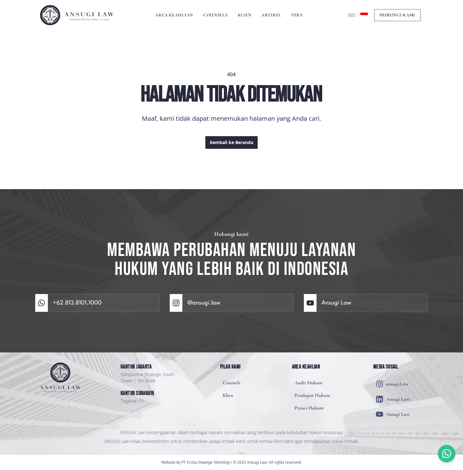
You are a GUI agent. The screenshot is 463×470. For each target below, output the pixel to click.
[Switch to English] (351, 15)
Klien (245, 15)
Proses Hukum (308, 408)
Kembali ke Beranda (231, 142)
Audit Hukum (308, 383)
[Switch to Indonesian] (364, 15)
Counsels (215, 15)
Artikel (271, 15)
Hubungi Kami (397, 15)
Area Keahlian (174, 15)
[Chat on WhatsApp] (446, 453)
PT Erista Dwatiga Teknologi (205, 462)
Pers (297, 15)
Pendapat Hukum (312, 395)
